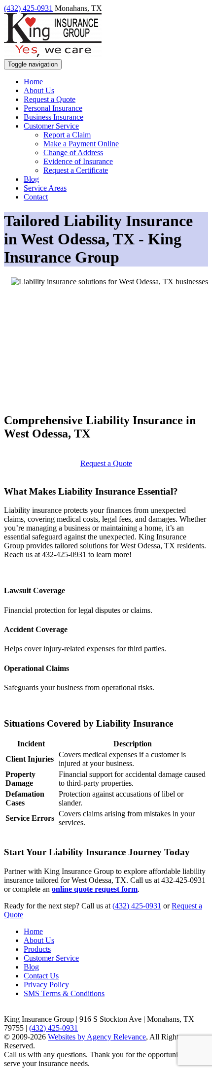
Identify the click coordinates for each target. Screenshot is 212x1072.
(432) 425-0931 (28, 8)
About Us (39, 940)
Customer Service (51, 958)
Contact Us (41, 976)
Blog (31, 967)
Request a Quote (106, 463)
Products (37, 949)
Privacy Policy (46, 984)
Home (33, 931)
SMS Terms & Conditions (64, 993)
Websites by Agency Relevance (97, 1037)
